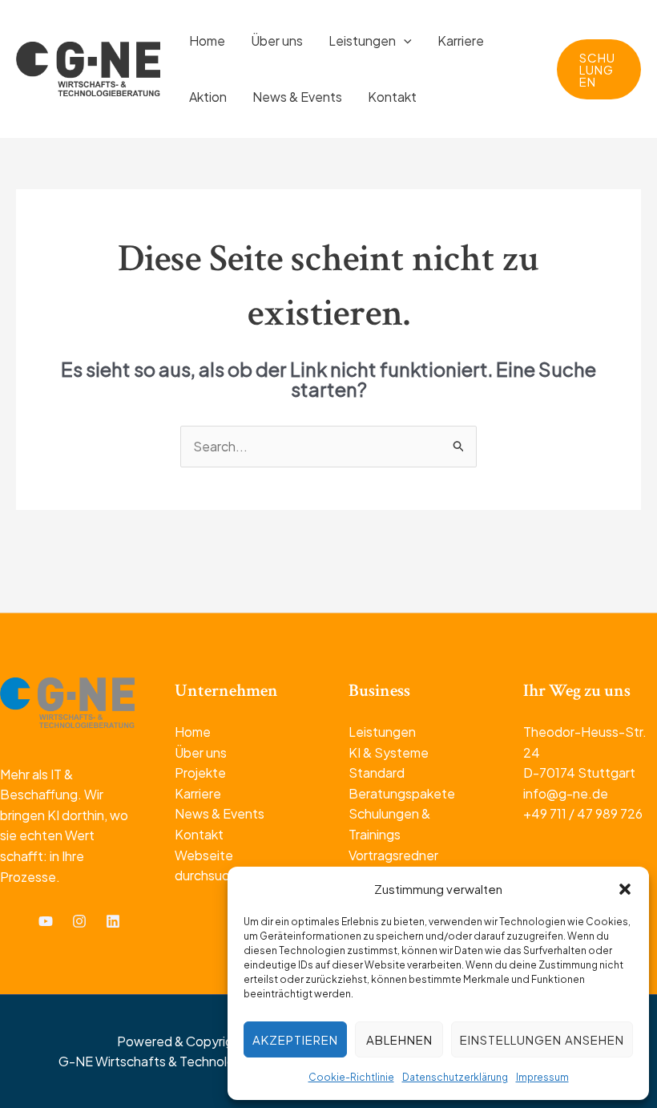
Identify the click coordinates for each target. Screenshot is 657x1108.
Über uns (201, 752)
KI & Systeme (389, 752)
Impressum (542, 1077)
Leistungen (382, 731)
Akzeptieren (295, 1039)
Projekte (200, 772)
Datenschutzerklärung (455, 1077)
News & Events (219, 813)
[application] (404, 40)
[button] (625, 889)
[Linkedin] (113, 921)
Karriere (198, 793)
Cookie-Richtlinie (351, 1077)
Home (193, 731)
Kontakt (199, 834)
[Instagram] (79, 921)
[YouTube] (45, 921)
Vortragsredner (393, 855)
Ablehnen (399, 1039)
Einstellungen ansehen (542, 1039)
